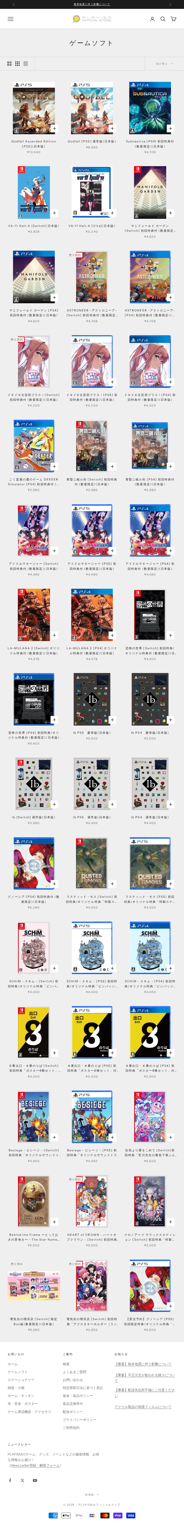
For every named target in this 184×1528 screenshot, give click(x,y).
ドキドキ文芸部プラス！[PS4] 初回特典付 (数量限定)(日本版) (150, 397)
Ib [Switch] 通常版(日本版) (34, 817)
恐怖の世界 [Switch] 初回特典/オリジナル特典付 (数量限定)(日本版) (150, 651)
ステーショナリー (21, 1380)
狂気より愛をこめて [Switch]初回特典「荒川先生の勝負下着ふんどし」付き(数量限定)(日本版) (150, 1153)
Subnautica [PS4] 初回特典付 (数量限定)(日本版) (150, 143)
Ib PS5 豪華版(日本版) (92, 732)
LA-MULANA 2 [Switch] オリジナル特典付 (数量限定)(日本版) (34, 650)
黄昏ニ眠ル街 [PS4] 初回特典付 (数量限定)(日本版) (150, 482)
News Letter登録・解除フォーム (35, 1465)
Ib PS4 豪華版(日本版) (150, 732)
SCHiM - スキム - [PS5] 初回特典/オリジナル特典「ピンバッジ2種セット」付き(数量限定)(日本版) (92, 984)
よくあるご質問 (74, 1372)
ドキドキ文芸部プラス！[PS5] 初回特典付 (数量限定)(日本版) (92, 397)
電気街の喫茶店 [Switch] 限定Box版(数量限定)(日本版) (34, 1321)
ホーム (13, 1364)
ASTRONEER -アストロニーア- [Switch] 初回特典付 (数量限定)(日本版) (92, 313)
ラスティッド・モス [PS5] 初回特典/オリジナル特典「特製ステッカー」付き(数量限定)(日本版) (150, 899)
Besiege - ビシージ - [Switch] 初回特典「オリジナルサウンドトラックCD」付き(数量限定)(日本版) (33, 1153)
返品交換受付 (73, 1403)
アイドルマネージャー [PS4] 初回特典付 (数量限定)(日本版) (150, 566)
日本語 (89, 1494)
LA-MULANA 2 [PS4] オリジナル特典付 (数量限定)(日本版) (92, 650)
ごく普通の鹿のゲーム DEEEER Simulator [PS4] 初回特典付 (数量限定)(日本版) (34, 482)
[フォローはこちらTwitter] (22, 1480)
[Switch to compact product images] (25, 63)
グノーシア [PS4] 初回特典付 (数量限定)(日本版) (34, 899)
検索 (66, 1364)
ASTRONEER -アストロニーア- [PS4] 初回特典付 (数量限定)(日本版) (150, 313)
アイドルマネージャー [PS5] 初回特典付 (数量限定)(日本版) (92, 566)
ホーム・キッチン (21, 1396)
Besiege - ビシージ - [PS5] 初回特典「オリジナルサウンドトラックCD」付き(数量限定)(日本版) (92, 1153)
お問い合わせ (73, 1380)
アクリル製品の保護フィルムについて (143, 1407)
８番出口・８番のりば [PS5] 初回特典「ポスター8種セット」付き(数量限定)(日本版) (92, 1068)
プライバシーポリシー (79, 1420)
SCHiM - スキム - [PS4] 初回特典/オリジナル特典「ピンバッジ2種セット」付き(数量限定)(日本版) (150, 984)
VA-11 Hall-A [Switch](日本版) (33, 226)
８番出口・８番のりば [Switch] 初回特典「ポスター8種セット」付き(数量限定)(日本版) (34, 1068)
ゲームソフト (18, 1372)
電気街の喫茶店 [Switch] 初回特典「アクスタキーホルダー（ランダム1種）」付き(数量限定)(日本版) (92, 1322)
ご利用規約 (71, 1427)
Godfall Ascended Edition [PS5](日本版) (34, 143)
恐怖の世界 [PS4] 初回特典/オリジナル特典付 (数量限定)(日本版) (34, 735)
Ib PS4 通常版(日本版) (150, 817)
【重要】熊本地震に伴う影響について (143, 1364)
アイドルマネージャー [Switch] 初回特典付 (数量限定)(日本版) (34, 566)
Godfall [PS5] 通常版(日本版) (92, 141)
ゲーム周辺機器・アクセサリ (29, 1412)
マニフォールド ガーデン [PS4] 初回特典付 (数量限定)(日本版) (33, 313)
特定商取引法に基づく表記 (83, 1388)
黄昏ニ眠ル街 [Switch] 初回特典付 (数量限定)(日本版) (92, 482)
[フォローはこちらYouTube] (35, 1480)
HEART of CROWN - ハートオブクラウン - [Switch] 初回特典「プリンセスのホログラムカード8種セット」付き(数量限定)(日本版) (92, 1237)
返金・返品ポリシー (78, 1396)
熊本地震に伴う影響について (92, 4)
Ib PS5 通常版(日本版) (92, 817)
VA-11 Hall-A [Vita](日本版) (92, 226)
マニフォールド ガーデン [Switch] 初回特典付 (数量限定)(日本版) (150, 228)
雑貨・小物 (16, 1388)
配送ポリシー (73, 1412)
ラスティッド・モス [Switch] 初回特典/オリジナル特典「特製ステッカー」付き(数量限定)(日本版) (92, 899)
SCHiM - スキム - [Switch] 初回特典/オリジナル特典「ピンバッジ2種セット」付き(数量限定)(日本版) (34, 984)
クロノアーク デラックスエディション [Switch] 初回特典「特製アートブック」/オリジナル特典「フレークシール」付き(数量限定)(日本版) (150, 1237)
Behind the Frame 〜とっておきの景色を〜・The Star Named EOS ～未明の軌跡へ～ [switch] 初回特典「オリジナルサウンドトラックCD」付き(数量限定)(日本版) (34, 1237)
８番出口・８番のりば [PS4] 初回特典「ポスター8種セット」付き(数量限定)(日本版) (150, 1068)
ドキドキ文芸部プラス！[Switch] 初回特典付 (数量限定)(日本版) (34, 397)
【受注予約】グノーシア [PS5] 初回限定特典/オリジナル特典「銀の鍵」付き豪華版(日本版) (150, 1322)
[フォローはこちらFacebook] (10, 1480)
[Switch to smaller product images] (17, 63)
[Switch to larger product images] (9, 63)
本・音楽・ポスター (23, 1403)
